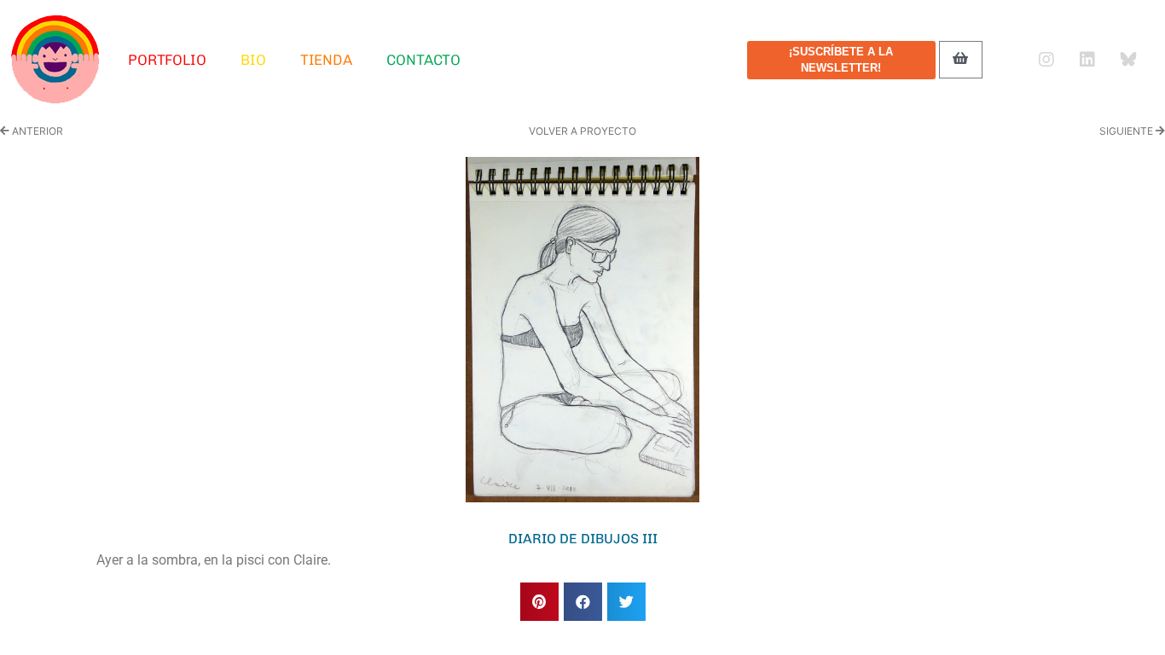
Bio (253, 59)
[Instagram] (1046, 59)
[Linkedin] (1087, 59)
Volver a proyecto (582, 131)
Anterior (36, 131)
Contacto (423, 59)
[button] (539, 602)
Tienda (326, 59)
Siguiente (1127, 131)
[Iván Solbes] (55, 60)
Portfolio (167, 59)
